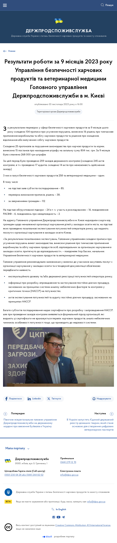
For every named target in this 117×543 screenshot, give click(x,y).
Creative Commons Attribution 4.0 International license (82, 525)
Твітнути (56, 399)
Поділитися (15, 399)
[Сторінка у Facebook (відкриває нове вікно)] (54, 517)
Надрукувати (104, 399)
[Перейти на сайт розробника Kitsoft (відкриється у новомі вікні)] (48, 537)
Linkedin (36, 399)
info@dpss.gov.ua (69, 475)
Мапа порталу (15, 448)
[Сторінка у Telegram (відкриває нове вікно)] (63, 517)
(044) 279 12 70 (68, 462)
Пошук (109, 5)
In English (61, 509)
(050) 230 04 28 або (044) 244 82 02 (24, 475)
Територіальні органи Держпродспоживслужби (58, 112)
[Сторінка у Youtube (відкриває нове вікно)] (58, 517)
